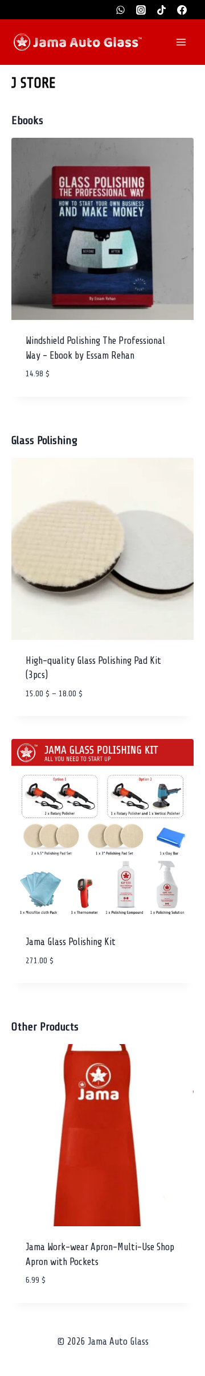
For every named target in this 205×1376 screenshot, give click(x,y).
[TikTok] (161, 9)
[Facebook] (181, 9)
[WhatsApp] (120, 9)
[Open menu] (180, 42)
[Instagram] (141, 9)
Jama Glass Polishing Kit (71, 941)
